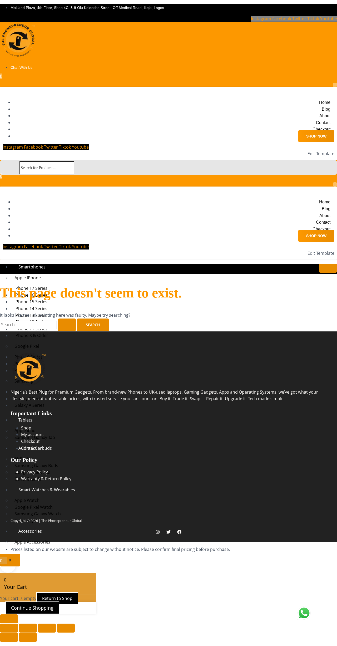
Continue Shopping (32, 608)
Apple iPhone (27, 278)
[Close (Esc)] (66, 628)
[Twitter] (168, 532)
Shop (26, 428)
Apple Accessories (32, 542)
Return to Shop (57, 598)
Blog (326, 109)
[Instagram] (158, 532)
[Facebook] (179, 532)
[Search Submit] (67, 325)
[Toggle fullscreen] (28, 628)
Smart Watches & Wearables (46, 490)
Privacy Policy (34, 472)
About (324, 116)
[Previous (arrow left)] (9, 637)
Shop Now (316, 136)
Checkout (321, 129)
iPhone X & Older (31, 335)
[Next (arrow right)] (28, 637)
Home (324, 102)
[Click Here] (335, 85)
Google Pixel (26, 346)
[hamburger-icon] (328, 268)
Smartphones (32, 267)
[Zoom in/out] (9, 628)
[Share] (47, 628)
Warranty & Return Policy (46, 479)
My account (32, 434)
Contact (323, 122)
